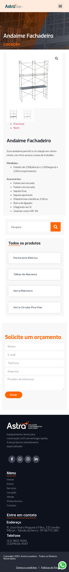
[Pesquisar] (56, 226)
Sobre (10, 483)
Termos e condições (26, 567)
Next (16, 127)
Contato (11, 505)
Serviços (11, 488)
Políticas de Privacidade (53, 567)
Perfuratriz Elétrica (25, 257)
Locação (11, 492)
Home (10, 479)
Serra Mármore (23, 290)
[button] (60, 6)
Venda (10, 496)
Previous (18, 123)
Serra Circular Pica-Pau (27, 307)
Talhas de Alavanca (25, 274)
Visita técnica (14, 501)
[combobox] (28, 226)
